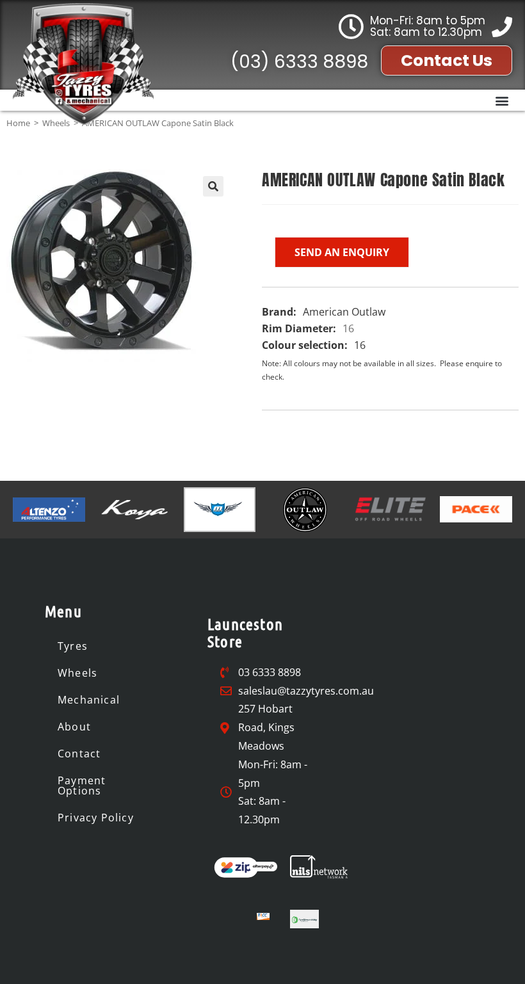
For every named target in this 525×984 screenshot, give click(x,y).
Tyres (73, 646)
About (74, 727)
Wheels (77, 673)
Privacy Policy (96, 818)
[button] (501, 100)
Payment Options (82, 785)
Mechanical (89, 700)
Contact (79, 753)
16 (348, 328)
